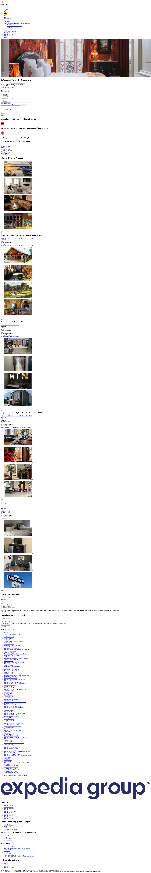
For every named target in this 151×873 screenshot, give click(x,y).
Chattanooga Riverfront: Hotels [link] (11, 724)
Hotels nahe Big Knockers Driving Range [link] (14, 738)
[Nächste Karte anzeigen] (2, 609)
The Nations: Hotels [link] (9, 721)
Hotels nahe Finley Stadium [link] (11, 704)
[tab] (7, 633)
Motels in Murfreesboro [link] (9, 642)
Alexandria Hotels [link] (8, 690)
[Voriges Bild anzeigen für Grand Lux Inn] (1, 499)
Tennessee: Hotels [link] (8, 710)
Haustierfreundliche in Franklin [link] (11, 655)
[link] (17, 7)
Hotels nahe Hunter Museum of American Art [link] (15, 702)
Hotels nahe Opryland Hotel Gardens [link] (13, 730)
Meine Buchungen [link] (8, 825)
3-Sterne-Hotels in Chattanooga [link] (11, 765)
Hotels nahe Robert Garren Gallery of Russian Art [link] (16, 762)
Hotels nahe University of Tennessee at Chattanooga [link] (17, 751)
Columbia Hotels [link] (8, 692)
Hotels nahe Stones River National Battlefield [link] (15, 683)
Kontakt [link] (6, 827)
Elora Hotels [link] (7, 764)
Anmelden (6, 21)
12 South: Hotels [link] (8, 712)
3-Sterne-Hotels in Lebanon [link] (11, 768)
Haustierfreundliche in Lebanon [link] (12, 671)
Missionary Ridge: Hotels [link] (10, 745)
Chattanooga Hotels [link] (9, 720)
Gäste (2, 87)
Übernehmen (24, 105)
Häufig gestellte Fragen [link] (9, 826)
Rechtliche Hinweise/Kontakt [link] (11, 853)
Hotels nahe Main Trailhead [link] (11, 716)
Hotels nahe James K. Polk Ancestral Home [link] (14, 713)
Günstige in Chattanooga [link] (10, 651)
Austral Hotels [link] (7, 731)
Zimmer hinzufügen (5, 103)
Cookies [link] (6, 852)
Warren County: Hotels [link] (9, 685)
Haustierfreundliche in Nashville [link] (12, 666)
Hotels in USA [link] (7, 35)
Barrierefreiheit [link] (7, 849)
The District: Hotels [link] (9, 717)
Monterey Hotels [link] (8, 686)
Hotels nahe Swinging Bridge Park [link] (12, 699)
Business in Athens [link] (8, 673)
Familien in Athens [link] (8, 672)
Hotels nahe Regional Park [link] (10, 678)
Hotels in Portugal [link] (8, 815)
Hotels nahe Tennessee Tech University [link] (13, 723)
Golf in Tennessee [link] (8, 661)
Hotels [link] (5, 30)
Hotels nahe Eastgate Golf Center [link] (12, 714)
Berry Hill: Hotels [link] (8, 693)
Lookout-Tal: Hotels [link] (9, 719)
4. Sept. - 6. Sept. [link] (5, 154)
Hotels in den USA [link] (8, 807)
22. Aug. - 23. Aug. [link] (5, 146)
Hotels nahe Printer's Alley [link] (10, 680)
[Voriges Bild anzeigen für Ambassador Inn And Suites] (1, 590)
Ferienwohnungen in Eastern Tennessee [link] (14, 641)
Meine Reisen (7, 18)
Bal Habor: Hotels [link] (8, 703)
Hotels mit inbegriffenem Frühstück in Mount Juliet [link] (16, 675)
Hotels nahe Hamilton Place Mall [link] (12, 754)
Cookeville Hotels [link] (8, 695)
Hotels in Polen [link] (7, 817)
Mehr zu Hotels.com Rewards (14, 26)
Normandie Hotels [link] (8, 728)
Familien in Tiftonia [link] (9, 665)
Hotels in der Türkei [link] (9, 818)
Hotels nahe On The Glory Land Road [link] (13, 707)
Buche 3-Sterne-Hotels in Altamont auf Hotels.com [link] (16, 775)
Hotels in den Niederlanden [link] (10, 811)
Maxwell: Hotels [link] (8, 734)
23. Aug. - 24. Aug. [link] (5, 149)
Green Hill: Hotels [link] (8, 700)
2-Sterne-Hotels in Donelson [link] (11, 767)
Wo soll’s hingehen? (6, 84)
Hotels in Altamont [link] (8, 33)
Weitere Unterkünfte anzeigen (8, 612)
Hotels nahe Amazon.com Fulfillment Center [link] (15, 679)
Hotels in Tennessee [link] (9, 34)
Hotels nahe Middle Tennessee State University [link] (15, 737)
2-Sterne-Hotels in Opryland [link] (11, 772)
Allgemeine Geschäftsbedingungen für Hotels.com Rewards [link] (19, 856)
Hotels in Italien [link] (8, 812)
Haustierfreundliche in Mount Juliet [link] (12, 676)
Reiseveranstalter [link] (8, 840)
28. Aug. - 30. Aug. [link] (5, 152)
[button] (75, 630)
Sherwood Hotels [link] (8, 697)
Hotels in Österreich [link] (9, 809)
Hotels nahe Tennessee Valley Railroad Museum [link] (16, 689)
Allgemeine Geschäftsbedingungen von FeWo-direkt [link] (17, 848)
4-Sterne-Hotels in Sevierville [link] (11, 771)
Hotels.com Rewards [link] (9, 867)
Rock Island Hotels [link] (8, 741)
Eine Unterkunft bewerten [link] (10, 829)
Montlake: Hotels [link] (8, 760)
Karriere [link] (6, 864)
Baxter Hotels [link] (7, 758)
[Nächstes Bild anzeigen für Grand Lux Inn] (2, 499)
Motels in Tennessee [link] (9, 638)
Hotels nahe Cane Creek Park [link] (11, 709)
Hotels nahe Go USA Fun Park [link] (11, 736)
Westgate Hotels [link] (8, 740)
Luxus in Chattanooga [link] (9, 646)
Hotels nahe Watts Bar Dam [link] (11, 748)
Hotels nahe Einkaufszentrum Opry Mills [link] (14, 743)
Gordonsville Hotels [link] (9, 733)
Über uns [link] (6, 863)
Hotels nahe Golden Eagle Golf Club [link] (13, 706)
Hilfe (5, 17)
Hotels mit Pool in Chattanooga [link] (11, 648)
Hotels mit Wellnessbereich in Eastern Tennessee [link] (16, 658)
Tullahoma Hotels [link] (8, 696)
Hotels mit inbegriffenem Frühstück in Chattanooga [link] (16, 649)
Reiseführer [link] (7, 866)
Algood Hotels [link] (7, 761)
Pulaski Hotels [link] (7, 757)
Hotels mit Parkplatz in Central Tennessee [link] (14, 662)
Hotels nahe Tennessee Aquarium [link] (12, 747)
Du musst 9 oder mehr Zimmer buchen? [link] (10, 105)
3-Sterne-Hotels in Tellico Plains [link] (12, 769)
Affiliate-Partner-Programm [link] (10, 835)
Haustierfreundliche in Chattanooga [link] (12, 645)
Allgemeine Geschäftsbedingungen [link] (12, 846)
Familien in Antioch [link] (9, 644)
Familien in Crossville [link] (9, 656)
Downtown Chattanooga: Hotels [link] (12, 750)
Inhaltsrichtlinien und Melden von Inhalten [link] (14, 855)
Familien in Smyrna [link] (9, 668)
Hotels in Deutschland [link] (9, 805)
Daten (2, 85)
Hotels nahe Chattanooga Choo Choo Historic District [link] (17, 755)
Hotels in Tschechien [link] (9, 808)
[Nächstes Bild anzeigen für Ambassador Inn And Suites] (2, 590)
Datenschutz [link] (7, 851)
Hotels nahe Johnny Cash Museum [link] (12, 726)
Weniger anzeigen (5, 624)
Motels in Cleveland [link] (9, 637)
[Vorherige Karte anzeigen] (1, 609)
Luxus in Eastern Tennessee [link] (11, 659)
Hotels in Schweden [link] (9, 814)
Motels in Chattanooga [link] (9, 639)
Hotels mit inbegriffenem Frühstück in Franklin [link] (15, 654)
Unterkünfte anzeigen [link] (6, 626)
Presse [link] (5, 837)
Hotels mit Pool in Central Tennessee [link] (13, 663)
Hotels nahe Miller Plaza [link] (10, 687)
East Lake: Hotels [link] (8, 744)
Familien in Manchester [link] (9, 652)
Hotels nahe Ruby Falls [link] (9, 753)
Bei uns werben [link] (8, 838)
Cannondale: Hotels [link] (9, 727)
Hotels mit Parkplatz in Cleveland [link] (12, 669)
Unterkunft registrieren (9, 15)
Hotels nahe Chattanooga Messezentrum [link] (14, 682)
